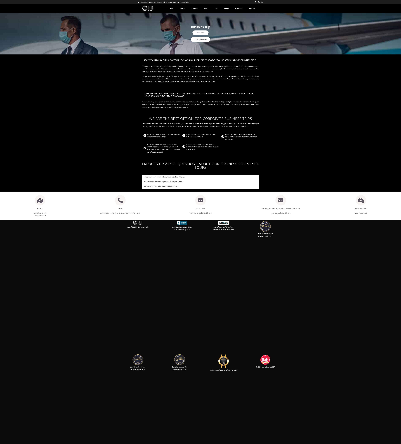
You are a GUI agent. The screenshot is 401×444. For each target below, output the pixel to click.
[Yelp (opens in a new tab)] (261, 2)
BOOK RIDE (252, 8)
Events (206, 8)
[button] (200, 177)
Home (171, 8)
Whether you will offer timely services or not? (161, 186)
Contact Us (239, 8)
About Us (195, 8)
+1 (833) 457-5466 (171, 2)
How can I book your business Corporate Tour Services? (165, 177)
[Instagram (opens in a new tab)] (258, 2)
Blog (216, 8)
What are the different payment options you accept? (164, 182)
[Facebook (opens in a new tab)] (255, 2)
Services (182, 8)
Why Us (226, 8)
